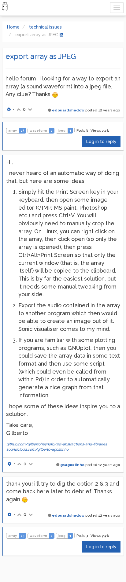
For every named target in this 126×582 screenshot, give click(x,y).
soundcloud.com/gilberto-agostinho (37, 449)
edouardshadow (68, 110)
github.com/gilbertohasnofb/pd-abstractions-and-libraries (56, 444)
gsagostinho (72, 465)
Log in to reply (101, 141)
